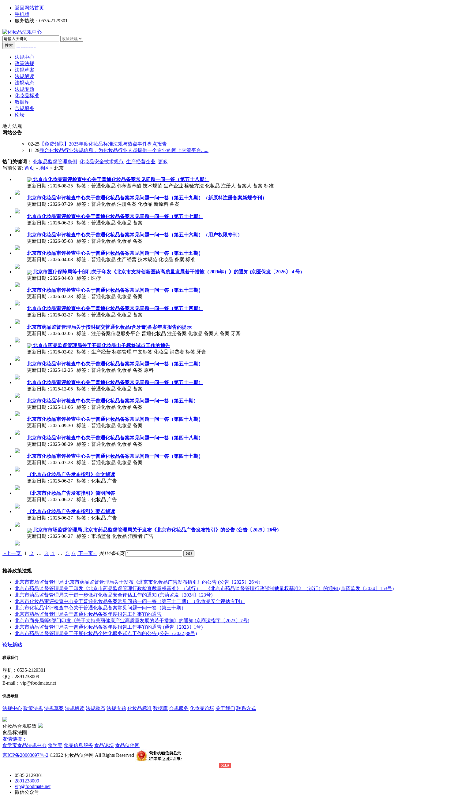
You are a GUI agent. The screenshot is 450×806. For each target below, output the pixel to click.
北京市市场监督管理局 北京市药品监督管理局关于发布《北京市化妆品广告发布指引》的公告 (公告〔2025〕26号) (137, 582)
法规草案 (54, 708)
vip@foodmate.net (33, 786)
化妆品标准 (139, 708)
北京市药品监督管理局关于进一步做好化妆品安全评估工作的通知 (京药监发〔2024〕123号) (113, 594)
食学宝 (9, 745)
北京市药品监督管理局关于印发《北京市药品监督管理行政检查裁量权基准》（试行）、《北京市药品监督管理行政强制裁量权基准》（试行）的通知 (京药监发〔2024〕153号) (204, 588)
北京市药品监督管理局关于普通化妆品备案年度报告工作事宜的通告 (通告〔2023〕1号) (109, 627)
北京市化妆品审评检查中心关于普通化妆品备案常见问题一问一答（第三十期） (100, 607)
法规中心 (12, 708)
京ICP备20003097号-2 (25, 755)
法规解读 (74, 708)
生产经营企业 (141, 161)
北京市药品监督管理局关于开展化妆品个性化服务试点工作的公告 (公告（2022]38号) (106, 633)
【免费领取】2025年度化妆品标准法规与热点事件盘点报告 (103, 143)
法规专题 (116, 708)
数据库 (160, 708)
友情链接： (14, 738)
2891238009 (27, 780)
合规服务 (179, 708)
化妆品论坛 (202, 708)
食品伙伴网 (127, 745)
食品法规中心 (32, 745)
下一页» (87, 553)
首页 (29, 168)
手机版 (22, 14)
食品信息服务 (78, 745)
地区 (44, 168)
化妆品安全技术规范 (102, 161)
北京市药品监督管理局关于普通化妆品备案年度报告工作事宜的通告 (88, 614)
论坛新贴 (12, 644)
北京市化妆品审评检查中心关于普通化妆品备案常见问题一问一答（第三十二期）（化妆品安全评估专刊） (130, 601)
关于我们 (225, 708)
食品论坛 (104, 745)
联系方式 (246, 708)
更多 (163, 161)
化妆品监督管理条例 (55, 161)
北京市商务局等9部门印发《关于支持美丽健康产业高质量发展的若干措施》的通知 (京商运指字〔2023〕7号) (132, 620)
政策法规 (33, 708)
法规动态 (95, 708)
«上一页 (12, 553)
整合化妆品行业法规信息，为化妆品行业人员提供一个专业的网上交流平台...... (123, 150)
